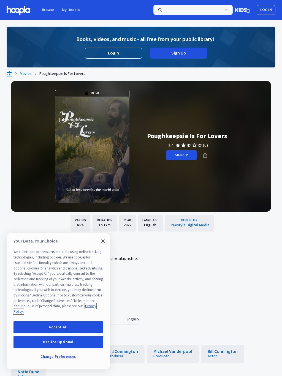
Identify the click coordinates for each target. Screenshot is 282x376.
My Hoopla (71, 10)
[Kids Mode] (242, 10)
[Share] (205, 155)
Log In (266, 10)
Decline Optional (58, 342)
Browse (48, 10)
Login (113, 53)
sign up (181, 155)
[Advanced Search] (227, 10)
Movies (26, 74)
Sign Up (178, 53)
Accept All (58, 327)
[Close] (103, 241)
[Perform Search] (193, 10)
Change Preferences (58, 356)
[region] (58, 301)
